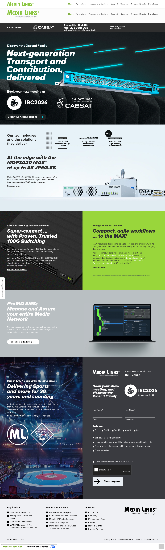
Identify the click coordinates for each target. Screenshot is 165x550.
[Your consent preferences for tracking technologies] (2, 288)
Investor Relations (96, 529)
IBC (127, 375)
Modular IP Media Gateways (61, 519)
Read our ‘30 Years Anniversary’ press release (28, 416)
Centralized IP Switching (21, 521)
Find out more (99, 267)
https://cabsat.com (75, 30)
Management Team (96, 519)
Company (92, 515)
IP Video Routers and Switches (63, 515)
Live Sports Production (20, 512)
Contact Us (93, 512)
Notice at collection (13, 546)
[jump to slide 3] (115, 144)
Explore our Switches (17, 269)
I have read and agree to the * (114, 461)
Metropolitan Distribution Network (21, 517)
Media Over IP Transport (60, 512)
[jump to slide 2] (88, 144)
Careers (91, 522)
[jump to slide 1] (62, 144)
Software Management (59, 522)
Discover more (14, 186)
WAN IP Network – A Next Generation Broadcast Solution (24, 526)
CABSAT (137, 375)
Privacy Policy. (127, 461)
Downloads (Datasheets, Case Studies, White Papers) (62, 527)
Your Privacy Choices (37, 546)
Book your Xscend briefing (23, 116)
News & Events (95, 526)
